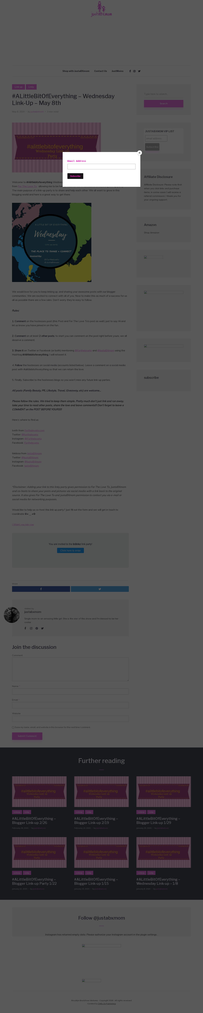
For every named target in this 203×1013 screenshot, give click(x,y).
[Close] (139, 152)
